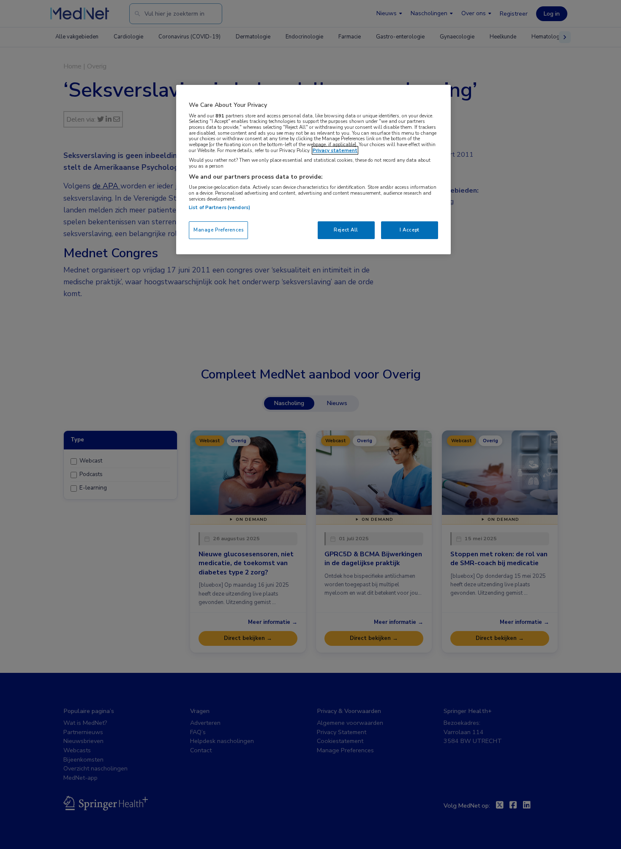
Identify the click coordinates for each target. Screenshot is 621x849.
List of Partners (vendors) (219, 207)
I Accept (409, 229)
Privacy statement (335, 150)
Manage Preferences (218, 229)
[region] (313, 169)
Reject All (346, 229)
